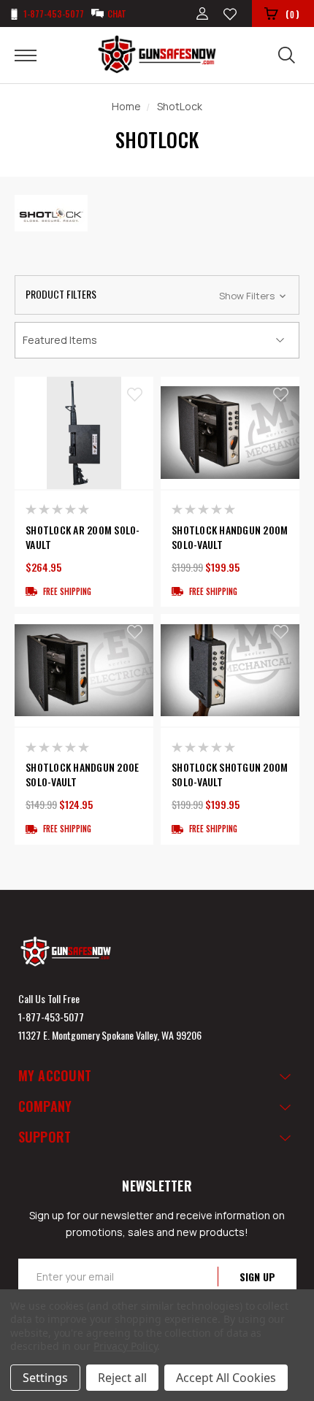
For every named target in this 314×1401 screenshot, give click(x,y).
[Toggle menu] (35, 55)
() (292, 13)
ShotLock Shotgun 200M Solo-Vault (230, 774)
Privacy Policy (125, 1346)
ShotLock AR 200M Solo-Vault (83, 537)
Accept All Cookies (226, 1378)
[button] (157, 295)
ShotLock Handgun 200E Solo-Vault (82, 774)
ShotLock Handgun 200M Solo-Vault (230, 537)
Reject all (122, 1378)
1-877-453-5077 (51, 1016)
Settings (45, 1378)
